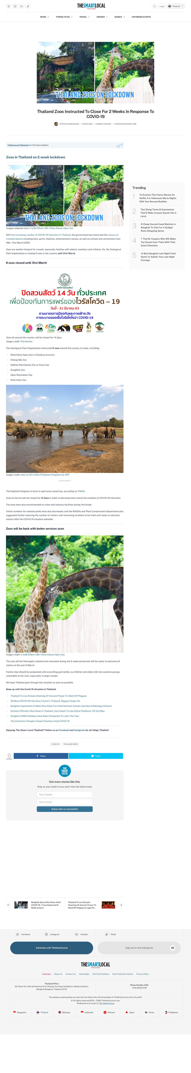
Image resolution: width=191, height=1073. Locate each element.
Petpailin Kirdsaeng (69, 124)
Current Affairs (103, 124)
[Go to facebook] (8, 6)
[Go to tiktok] (28, 6)
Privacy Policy (142, 974)
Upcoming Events (141, 17)
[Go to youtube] (21, 6)
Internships (84, 974)
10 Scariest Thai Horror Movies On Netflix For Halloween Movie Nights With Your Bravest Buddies (157, 198)
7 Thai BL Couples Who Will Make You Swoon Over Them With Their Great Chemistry (158, 242)
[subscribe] (172, 947)
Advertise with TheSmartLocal (52, 948)
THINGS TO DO (63, 17)
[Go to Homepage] (91, 6)
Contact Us (71, 974)
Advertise (46, 974)
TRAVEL (83, 17)
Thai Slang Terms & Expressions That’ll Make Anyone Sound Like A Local (158, 213)
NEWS (43, 17)
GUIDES (118, 17)
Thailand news (70, 744)
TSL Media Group (106, 1003)
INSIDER (101, 17)
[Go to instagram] (15, 6)
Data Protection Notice (122, 974)
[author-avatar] (56, 125)
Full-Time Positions (100, 974)
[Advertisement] (64, 861)
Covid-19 (55, 744)
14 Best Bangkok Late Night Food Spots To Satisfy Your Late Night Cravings (158, 257)
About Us (58, 974)
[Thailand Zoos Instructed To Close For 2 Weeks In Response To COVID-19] (95, 72)
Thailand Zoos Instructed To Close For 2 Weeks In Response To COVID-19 (95, 114)
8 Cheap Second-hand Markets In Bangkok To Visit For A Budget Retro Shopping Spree (158, 227)
